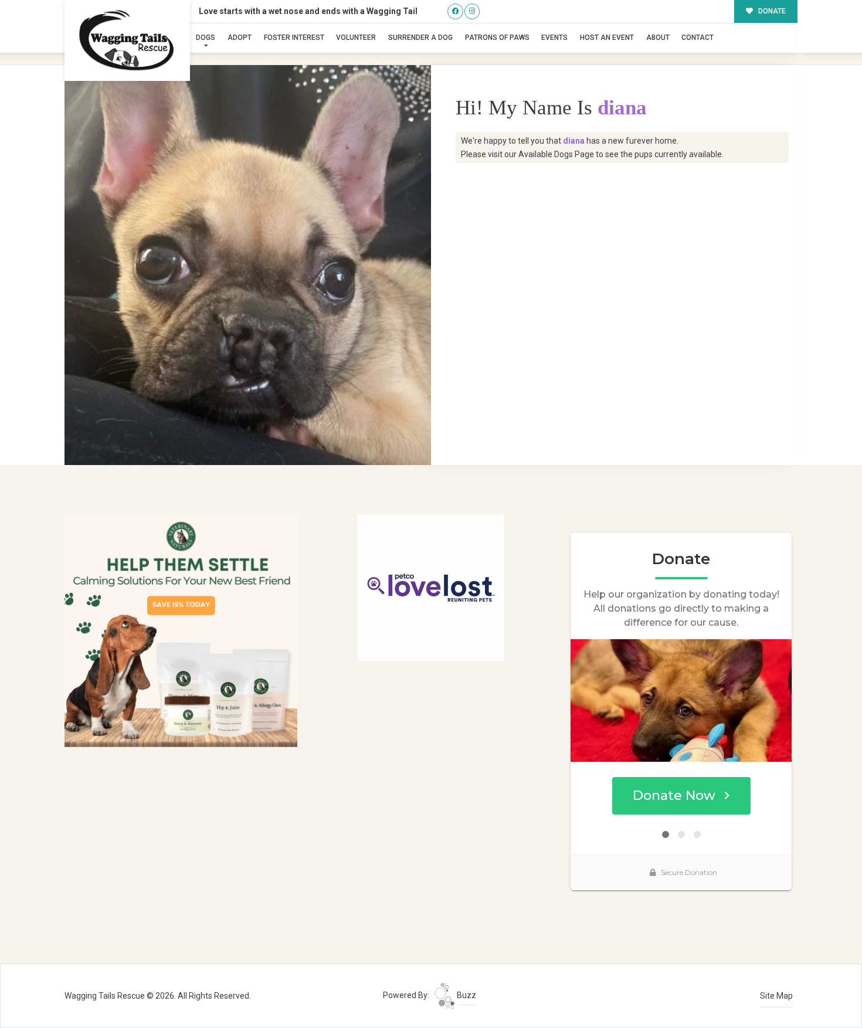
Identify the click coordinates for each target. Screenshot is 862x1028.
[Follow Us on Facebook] (455, 11)
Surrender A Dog (420, 37)
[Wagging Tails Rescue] (127, 40)
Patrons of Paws (497, 37)
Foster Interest (294, 37)
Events (554, 37)
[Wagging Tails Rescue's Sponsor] (181, 630)
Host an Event (607, 37)
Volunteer (356, 37)
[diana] (248, 265)
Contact (697, 37)
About (658, 37)
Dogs (205, 37)
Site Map (776, 995)
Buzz (465, 995)
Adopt (240, 37)
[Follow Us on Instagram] (472, 11)
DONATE (771, 11)
